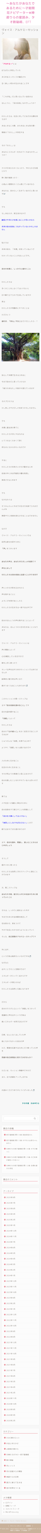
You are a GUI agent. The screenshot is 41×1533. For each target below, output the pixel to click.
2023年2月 (10, 1303)
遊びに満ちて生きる (14, 1482)
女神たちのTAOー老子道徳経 (17, 1454)
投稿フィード (10, 1506)
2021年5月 (10, 1381)
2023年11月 (11, 1287)
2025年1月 (10, 1225)
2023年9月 (10, 1298)
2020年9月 (10, 1409)
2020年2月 (10, 1420)
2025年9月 (10, 1197)
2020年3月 (10, 1415)
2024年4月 (10, 1259)
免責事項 (28, 1526)
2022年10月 (11, 1326)
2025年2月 (10, 1220)
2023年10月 (11, 1292)
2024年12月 (11, 1231)
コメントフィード (12, 1509)
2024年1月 (10, 1275)
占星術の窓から (12, 1449)
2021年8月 (10, 1365)
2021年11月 (11, 1348)
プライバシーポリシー (16, 1526)
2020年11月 (11, 1398)
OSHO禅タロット (13, 1438)
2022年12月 (11, 1314)
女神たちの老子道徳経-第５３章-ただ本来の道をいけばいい (21, 1158)
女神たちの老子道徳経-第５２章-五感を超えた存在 (21, 1166)
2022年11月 (11, 1320)
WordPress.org (11, 1512)
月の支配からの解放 (14, 1471)
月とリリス (10, 1466)
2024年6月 (10, 1247)
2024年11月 (11, 1236)
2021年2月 (10, 1393)
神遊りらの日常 (12, 1477)
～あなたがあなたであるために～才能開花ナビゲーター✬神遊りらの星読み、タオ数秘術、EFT (20, 12)
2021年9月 (10, 1359)
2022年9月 (10, 1331)
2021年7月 (10, 1370)
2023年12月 (11, 1281)
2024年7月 (10, 1242)
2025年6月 (10, 1208)
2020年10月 (11, 1404)
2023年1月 (10, 1309)
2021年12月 (11, 1342)
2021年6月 (10, 1376)
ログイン (8, 1503)
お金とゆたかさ (12, 1443)
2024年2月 (10, 1270)
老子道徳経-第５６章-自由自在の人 (19, 1135)
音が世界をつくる (13, 1488)
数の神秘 (9, 1460)
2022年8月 (10, 1337)
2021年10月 (11, 1353)
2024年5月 (10, 1253)
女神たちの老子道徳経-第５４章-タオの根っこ (21, 1150)
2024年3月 (10, 1264)
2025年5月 (10, 1214)
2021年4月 (10, 1387)
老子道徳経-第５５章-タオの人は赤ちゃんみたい (21, 1141)
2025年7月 (10, 1203)
